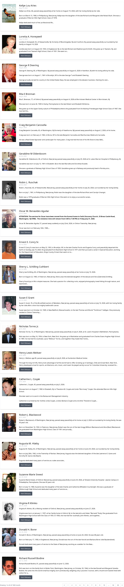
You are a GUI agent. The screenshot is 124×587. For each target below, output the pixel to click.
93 (118, 585)
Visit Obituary (26, 27)
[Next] (122, 585)
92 (113, 585)
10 (104, 585)
